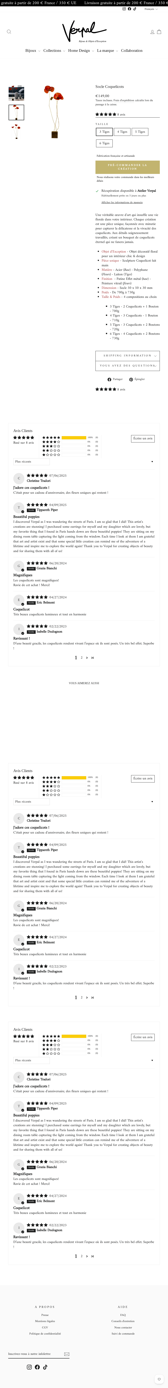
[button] (106, 115)
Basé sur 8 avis (23, 443)
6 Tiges (104, 143)
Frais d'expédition (124, 101)
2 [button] (82, 657)
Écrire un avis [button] (142, 438)
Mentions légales (45, 1321)
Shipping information (128, 355)
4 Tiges (122, 132)
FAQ (123, 1315)
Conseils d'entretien (123, 1321)
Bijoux (31, 50)
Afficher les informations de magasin (122, 203)
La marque (106, 50)
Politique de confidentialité (45, 1333)
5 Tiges (140, 132)
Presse (45, 1315)
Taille (102, 124)
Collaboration (132, 50)
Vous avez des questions (127, 365)
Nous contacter (123, 1327)
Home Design (79, 50)
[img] (38, 476)
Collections (52, 50)
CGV (45, 1327)
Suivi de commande (123, 1333)
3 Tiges (104, 132)
